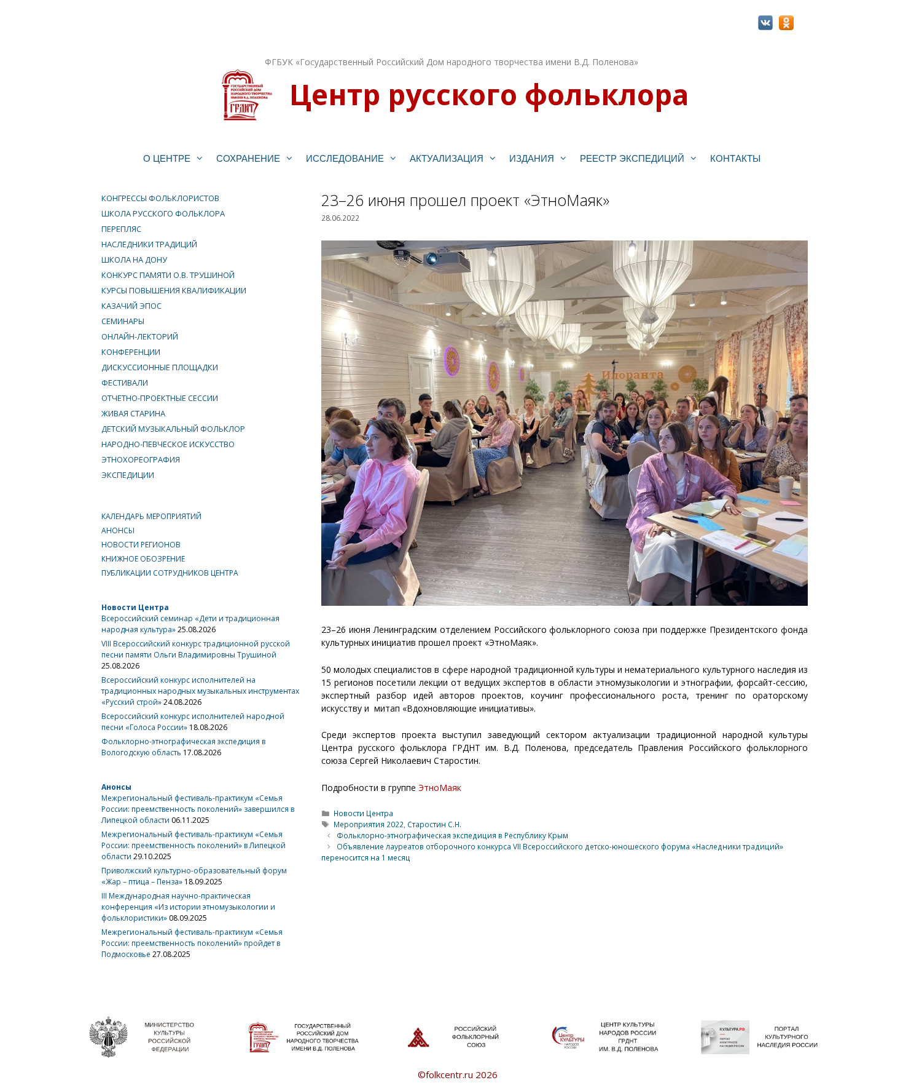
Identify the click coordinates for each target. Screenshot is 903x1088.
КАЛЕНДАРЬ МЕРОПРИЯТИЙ (151, 516)
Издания (531, 158)
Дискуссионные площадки (159, 367)
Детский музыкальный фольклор (173, 428)
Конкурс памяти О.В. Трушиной (168, 274)
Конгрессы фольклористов (160, 198)
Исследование (345, 158)
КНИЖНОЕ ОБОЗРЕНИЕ (143, 559)
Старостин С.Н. (434, 824)
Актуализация (446, 158)
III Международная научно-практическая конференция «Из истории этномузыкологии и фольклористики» (188, 907)
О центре (166, 158)
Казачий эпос (131, 305)
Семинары (122, 321)
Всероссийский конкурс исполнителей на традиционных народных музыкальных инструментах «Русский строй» (200, 691)
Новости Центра (363, 813)
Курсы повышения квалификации (173, 290)
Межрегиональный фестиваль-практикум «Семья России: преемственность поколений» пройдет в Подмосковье (192, 943)
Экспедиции (127, 474)
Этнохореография (140, 459)
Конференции (130, 351)
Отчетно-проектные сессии (159, 397)
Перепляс (121, 228)
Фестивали (124, 382)
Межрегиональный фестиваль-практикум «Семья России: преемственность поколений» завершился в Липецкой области (197, 809)
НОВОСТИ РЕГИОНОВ (141, 544)
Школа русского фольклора (163, 213)
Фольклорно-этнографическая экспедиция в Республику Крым (452, 835)
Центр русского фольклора (489, 94)
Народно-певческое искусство (168, 444)
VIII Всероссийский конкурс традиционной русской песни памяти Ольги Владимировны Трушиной (195, 649)
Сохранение (248, 158)
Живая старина (133, 413)
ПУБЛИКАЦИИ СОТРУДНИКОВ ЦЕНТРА (169, 573)
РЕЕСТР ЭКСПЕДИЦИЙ (632, 158)
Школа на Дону (134, 259)
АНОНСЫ (118, 530)
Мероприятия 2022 (369, 824)
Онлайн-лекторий (139, 336)
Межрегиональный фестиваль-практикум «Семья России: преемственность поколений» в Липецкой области (193, 845)
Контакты (735, 158)
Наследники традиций (149, 244)
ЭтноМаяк (439, 787)
